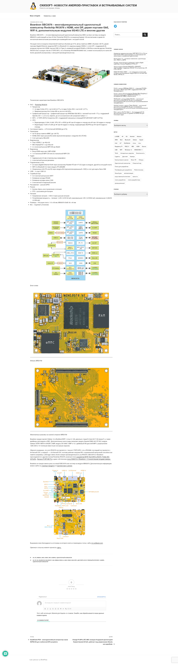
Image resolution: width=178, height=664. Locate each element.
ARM (116, 140)
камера (102, 560)
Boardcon (42, 560)
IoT (121, 143)
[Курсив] (47, 609)
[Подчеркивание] (50, 609)
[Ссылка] (66, 609)
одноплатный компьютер (40, 561)
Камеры (53, 557)
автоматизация (128, 173)
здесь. (59, 547)
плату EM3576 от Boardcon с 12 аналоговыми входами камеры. (89, 459)
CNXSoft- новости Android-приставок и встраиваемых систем (88, 5)
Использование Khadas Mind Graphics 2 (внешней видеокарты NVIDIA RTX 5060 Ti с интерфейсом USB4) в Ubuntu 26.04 (130, 95)
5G (37, 560)
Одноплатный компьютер (64, 557)
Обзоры (141, 160)
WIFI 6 (75, 560)
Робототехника (138, 170)
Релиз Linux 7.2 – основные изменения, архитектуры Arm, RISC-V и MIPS (130, 59)
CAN (53, 560)
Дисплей (125, 156)
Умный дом (118, 173)
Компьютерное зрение (121, 160)
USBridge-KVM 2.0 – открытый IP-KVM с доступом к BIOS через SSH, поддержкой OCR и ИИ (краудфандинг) (130, 89)
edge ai (61, 560)
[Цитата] (60, 609)
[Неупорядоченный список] (58, 609)
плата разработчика (134, 180)
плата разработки (120, 180)
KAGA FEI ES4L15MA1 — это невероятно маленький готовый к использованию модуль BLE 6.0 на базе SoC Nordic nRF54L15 (130, 73)
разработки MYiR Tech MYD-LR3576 (89, 457)
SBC (132, 146)
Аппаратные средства (127, 153)
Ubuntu (144, 146)
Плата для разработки (121, 166)
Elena (41, 22)
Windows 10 (128, 150)
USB (116, 150)
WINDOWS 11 (138, 150)
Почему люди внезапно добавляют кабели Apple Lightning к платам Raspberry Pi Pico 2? (128, 63)
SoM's (46, 557)
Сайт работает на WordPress (38, 660)
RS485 (69, 560)
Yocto (116, 153)
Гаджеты (117, 156)
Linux (42, 557)
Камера (132, 156)
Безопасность (140, 153)
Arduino (139, 136)
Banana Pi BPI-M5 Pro (44, 459)
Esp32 (141, 140)
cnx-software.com (97, 543)
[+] (70, 608)
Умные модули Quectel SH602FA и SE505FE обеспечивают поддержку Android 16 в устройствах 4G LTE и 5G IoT (130, 68)
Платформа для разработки (123, 170)
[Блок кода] (63, 609)
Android (132, 136)
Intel (116, 143)
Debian (39, 557)
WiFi (50, 557)
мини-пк (135, 176)
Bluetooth (127, 140)
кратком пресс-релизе (64, 466)
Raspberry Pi (118, 146)
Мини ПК (133, 160)
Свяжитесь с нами (50, 16)
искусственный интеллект (91, 560)
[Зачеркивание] (53, 609)
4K (122, 136)
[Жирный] (45, 609)
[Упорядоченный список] (55, 609)
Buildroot (48, 560)
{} (68, 608)
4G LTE (34, 557)
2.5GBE (117, 136)
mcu (139, 143)
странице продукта (47, 466)
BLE (121, 140)
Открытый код (137, 163)
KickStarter (127, 143)
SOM (72, 560)
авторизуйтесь (101, 597)
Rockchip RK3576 (41, 105)
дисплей (80, 560)
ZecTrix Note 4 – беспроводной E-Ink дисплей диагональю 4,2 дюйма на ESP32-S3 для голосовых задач (129, 113)
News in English (35, 16)
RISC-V (127, 146)
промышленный (120, 183)
